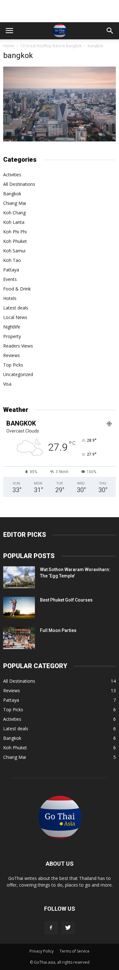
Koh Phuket (15, 241)
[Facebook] (51, 927)
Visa (7, 384)
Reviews (11, 355)
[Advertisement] (59, 11)
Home (8, 46)
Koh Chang (14, 213)
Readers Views (18, 346)
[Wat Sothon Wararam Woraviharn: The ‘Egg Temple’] (19, 577)
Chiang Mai (14, 203)
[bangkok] (59, 139)
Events (10, 279)
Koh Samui (14, 251)
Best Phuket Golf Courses (66, 599)
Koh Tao (12, 260)
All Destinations (19, 184)
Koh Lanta (13, 222)
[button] (110, 30)
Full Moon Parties (58, 630)
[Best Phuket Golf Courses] (19, 608)
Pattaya (11, 270)
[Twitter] (68, 927)
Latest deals (15, 308)
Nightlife (11, 327)
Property (12, 336)
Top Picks (13, 365)
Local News (15, 317)
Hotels (10, 298)
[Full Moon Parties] (19, 638)
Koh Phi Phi (15, 232)
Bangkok (12, 194)
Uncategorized (18, 374)
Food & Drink (17, 289)
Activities (12, 175)
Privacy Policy (42, 951)
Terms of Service (74, 951)
